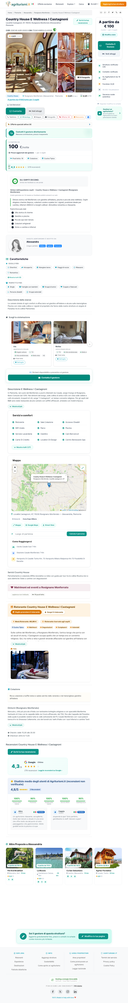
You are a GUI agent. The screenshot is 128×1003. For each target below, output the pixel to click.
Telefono (12, 117)
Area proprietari (79, 958)
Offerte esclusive (45, 4)
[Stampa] (120, 12)
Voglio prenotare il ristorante (27, 612)
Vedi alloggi (37, 111)
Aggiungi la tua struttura (113, 4)
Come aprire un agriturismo (49, 965)
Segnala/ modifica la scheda (110, 104)
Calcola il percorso (77, 534)
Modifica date (110, 35)
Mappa (38, 117)
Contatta (17, 111)
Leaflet (64, 510)
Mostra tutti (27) (23, 447)
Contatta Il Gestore (110, 45)
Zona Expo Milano (30, 519)
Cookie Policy (109, 965)
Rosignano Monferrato (42, 13)
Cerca (81, 4)
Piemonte (17, 13)
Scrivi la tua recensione (83, 21)
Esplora (70, 4)
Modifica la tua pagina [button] (94, 936)
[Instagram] (67, 991)
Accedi (93, 4)
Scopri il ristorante (55, 612)
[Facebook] (108, 12)
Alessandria (28, 13)
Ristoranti (60, 4)
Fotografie (51, 117)
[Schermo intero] (82, 467)
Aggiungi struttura (49, 958)
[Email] (101, 12)
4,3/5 (87, 96)
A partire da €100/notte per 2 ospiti (23, 99)
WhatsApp (26, 117)
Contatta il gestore (50, 377)
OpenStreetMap (73, 510)
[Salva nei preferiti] (87, 36)
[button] (49, 485)
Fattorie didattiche (19, 969)
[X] (112, 12)
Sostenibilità (49, 961)
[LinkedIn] (75, 991)
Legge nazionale (79, 968)
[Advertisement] (64, 908)
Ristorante (80, 117)
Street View (49, 525)
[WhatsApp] (105, 12)
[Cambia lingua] (32, 4)
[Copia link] (116, 12)
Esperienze (19, 961)
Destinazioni (19, 965)
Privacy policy (109, 961)
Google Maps (33, 525)
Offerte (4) (65, 117)
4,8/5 (72, 96)
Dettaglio (20, 362)
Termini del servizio (109, 958)
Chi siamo (78, 986)
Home (10, 13)
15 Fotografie (84, 77)
